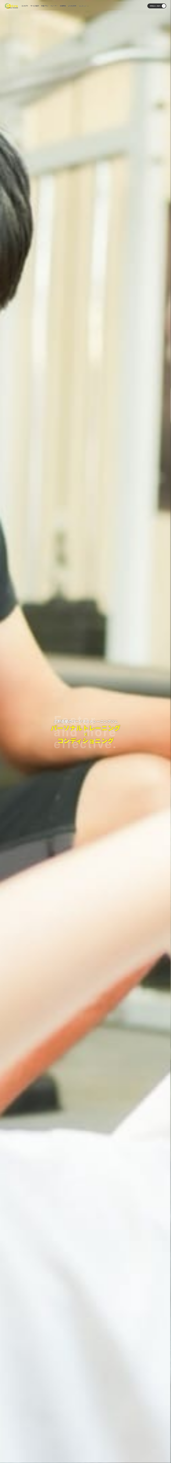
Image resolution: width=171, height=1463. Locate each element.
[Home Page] (11, 6)
